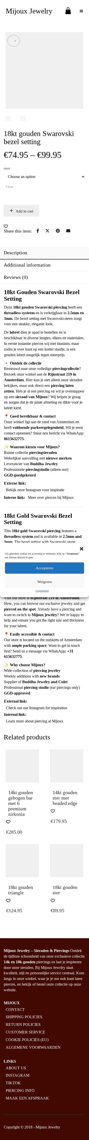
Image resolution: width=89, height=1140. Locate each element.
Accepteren (44, 568)
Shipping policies (24, 1017)
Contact (15, 1009)
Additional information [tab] (27, 265)
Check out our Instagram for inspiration (36, 708)
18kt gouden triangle (20, 889)
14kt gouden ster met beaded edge (65, 798)
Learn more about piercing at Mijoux (34, 721)
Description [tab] (15, 252)
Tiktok (13, 1083)
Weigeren (44, 582)
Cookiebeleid (42, 590)
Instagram (17, 1075)
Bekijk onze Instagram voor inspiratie (35, 490)
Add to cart (24, 211)
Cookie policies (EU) (27, 1040)
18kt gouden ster (65, 889)
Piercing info (20, 1090)
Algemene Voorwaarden (33, 1047)
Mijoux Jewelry (29, 11)
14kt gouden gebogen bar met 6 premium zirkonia (20, 803)
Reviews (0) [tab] (16, 277)
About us (16, 1068)
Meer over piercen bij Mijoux (51, 497)
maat (7, 168)
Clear (9, 187)
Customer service (25, 1032)
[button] (81, 548)
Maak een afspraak (27, 1098)
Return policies (23, 1024)
